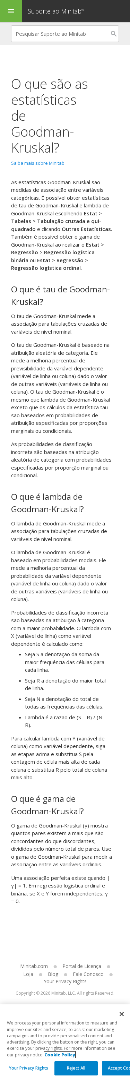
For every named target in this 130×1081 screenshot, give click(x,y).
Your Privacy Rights (28, 1068)
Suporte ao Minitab (56, 11)
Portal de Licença (81, 966)
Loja (28, 974)
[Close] (121, 1014)
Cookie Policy (59, 1055)
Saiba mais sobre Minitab (37, 163)
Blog (53, 974)
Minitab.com (34, 966)
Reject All (76, 1068)
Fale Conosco (88, 974)
